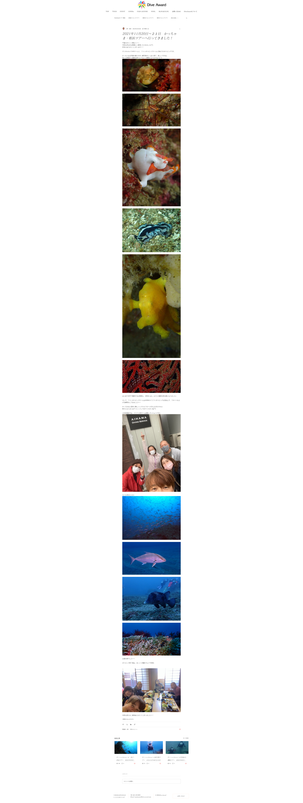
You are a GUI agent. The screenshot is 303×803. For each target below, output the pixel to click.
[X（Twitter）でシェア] (127, 724)
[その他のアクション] (180, 29)
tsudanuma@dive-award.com (143, 797)
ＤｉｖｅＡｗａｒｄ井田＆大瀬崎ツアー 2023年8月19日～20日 (177, 759)
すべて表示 (186, 738)
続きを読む (174, 18)
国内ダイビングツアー (148, 18)
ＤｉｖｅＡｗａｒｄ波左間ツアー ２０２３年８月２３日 (151, 759)
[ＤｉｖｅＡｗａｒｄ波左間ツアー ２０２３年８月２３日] (151, 747)
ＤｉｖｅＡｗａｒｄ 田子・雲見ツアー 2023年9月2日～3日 (125, 759)
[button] (186, 18)
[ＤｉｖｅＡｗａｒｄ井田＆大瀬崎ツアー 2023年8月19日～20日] (177, 747)
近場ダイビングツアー (134, 18)
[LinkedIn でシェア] (131, 724)
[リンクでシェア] (134, 724)
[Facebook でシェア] (123, 724)
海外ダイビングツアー (162, 18)
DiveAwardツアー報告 (119, 18)
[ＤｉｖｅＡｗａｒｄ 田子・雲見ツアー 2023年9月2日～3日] (125, 747)
